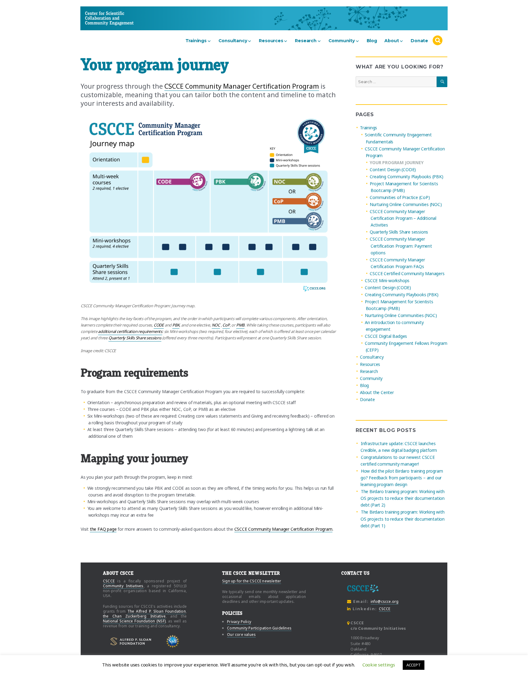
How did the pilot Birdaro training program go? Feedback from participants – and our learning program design (402, 477)
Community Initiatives (123, 585)
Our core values (241, 634)
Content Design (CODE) (393, 169)
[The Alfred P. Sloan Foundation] (130, 641)
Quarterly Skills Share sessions (134, 338)
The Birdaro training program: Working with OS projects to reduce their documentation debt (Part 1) (403, 519)
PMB (240, 325)
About (391, 40)
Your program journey (396, 162)
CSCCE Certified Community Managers (407, 273)
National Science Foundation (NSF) (134, 621)
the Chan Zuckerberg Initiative (134, 616)
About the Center (377, 392)
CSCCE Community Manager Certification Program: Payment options (401, 246)
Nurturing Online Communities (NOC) (406, 204)
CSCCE (96, 18)
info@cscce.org (385, 601)
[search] (437, 41)
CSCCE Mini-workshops (387, 280)
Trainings (196, 40)
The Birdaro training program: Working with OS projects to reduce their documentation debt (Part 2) (403, 498)
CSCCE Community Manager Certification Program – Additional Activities (403, 218)
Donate (419, 40)
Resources (271, 40)
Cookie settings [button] (378, 665)
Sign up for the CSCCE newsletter (251, 581)
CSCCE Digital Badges (386, 336)
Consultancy (232, 40)
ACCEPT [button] (413, 665)
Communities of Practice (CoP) (400, 197)
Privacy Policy (239, 621)
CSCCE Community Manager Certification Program (241, 86)
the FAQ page (103, 529)
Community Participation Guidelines (259, 628)
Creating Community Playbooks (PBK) (406, 176)
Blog (372, 40)
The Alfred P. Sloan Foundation (156, 611)
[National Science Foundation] (173, 641)
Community (341, 40)
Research (305, 40)
